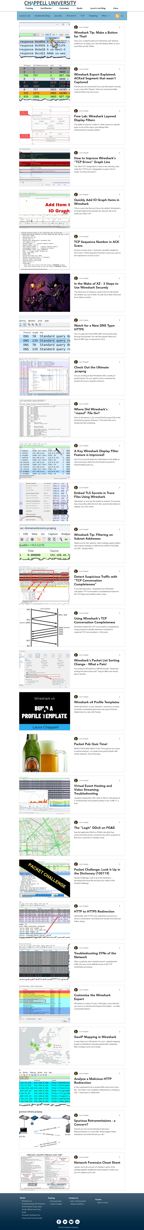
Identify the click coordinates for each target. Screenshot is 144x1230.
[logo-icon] (71, 1222)
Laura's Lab (24, 15)
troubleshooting (42, 15)
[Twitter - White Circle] (65, 1222)
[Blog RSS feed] (117, 16)
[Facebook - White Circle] (59, 1222)
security (58, 15)
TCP (82, 15)
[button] (29, 8)
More (104, 15)
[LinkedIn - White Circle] (77, 1222)
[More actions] (120, 27)
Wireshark (71, 15)
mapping (93, 15)
